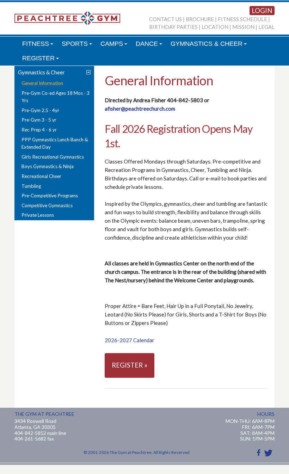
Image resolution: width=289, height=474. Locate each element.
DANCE (150, 45)
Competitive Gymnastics (47, 205)
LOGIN (262, 10)
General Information (42, 83)
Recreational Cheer (41, 176)
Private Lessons (37, 215)
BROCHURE (200, 19)
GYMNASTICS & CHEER (210, 45)
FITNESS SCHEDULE (242, 19)
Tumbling (31, 186)
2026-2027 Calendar (130, 340)
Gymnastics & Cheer (41, 72)
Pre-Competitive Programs (49, 195)
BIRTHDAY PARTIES (173, 27)
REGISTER (41, 60)
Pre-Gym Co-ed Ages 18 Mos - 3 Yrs (55, 97)
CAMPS (114, 45)
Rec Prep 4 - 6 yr (39, 130)
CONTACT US (165, 19)
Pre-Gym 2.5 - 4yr (40, 110)
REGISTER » (129, 365)
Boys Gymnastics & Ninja (47, 166)
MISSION (243, 27)
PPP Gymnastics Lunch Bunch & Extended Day (54, 143)
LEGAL (266, 27)
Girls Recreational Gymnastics (52, 157)
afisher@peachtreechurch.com (140, 108)
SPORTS (78, 45)
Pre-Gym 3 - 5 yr (38, 120)
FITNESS (38, 45)
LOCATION (215, 27)
